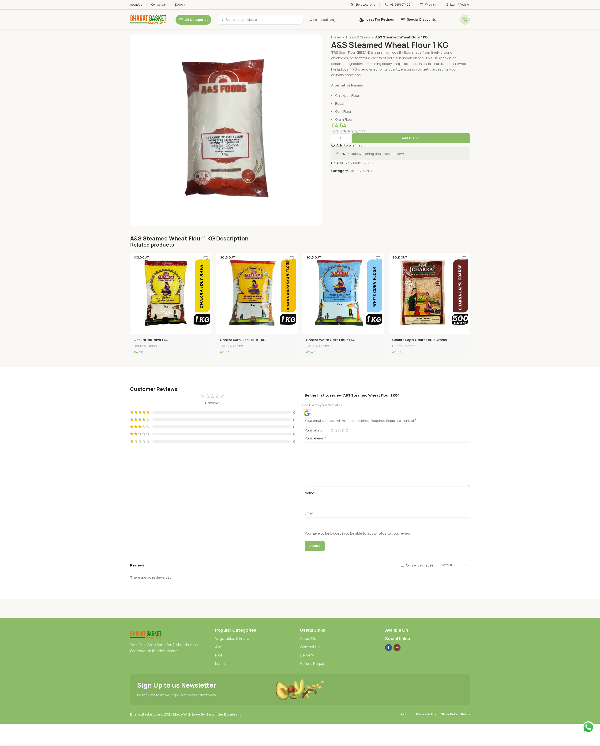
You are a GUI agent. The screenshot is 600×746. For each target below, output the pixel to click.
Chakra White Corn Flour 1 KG (331, 339)
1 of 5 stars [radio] (332, 430)
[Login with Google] (307, 413)
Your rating (315, 430)
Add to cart (411, 138)
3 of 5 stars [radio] (339, 430)
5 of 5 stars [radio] (347, 430)
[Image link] (145, 634)
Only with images (420, 565)
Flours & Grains (358, 37)
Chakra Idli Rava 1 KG (151, 339)
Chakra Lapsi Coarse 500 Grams (419, 339)
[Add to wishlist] (206, 258)
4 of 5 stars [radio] (343, 430)
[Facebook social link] (388, 647)
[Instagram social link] (397, 647)
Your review (315, 438)
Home (336, 37)
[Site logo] (148, 19)
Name (309, 493)
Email (309, 513)
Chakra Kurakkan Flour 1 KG (243, 339)
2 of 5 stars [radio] (336, 430)
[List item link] (257, 639)
